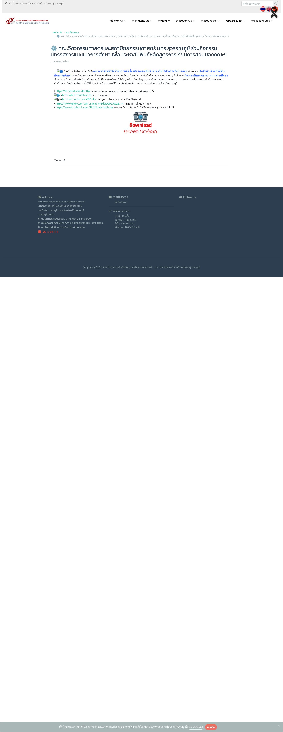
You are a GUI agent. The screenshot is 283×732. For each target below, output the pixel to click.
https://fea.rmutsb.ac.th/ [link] (77, 95)
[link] (84, 107)
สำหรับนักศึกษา (184, 21)
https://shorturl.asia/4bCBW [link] (73, 91)
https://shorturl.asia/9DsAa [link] (79, 99)
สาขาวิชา (162, 21)
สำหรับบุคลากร (209, 21)
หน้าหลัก (57, 32)
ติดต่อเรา (122, 202)
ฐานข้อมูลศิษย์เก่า (260, 21)
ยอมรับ (211, 727)
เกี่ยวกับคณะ (116, 21)
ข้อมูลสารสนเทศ (233, 21)
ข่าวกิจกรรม (72, 32)
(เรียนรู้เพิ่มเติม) (196, 727)
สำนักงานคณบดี (140, 21)
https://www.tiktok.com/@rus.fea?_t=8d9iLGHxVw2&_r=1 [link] (90, 103)
